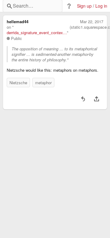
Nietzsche (18, 83)
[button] (69, 6)
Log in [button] (101, 6)
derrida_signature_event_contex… (37, 32)
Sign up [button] (84, 6)
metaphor (43, 83)
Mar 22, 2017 (91, 21)
